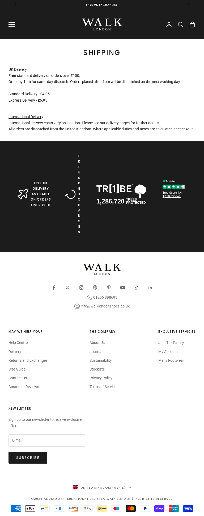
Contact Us (17, 378)
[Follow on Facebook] (53, 287)
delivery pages (118, 123)
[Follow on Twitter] (67, 287)
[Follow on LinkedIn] (150, 287)
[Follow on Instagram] (81, 287)
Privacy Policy (101, 378)
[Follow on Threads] (95, 287)
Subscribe (28, 458)
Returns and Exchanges (28, 360)
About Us (97, 342)
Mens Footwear (171, 360)
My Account (168, 351)
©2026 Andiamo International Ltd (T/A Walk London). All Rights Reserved (102, 499)
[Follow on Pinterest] (109, 287)
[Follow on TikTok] (136, 287)
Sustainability (101, 360)
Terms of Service (103, 387)
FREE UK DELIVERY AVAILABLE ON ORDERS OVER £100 (41, 194)
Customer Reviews (23, 387)
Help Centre (18, 342)
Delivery (14, 351)
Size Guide (17, 369)
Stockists (97, 369)
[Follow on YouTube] (122, 287)
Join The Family (171, 342)
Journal (96, 351)
